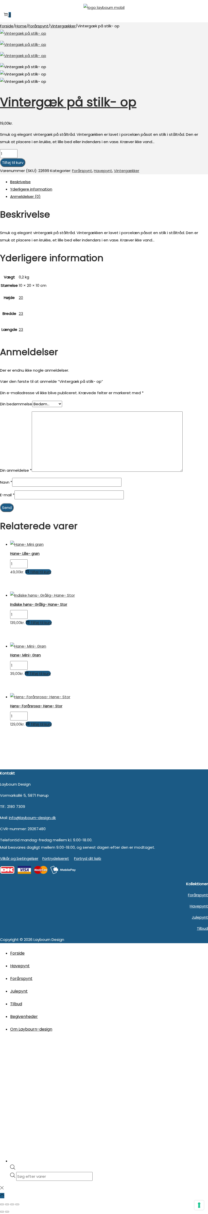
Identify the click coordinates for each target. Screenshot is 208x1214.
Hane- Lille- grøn (25, 553)
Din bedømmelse (16, 404)
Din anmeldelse (16, 470)
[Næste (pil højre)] (7, 1211)
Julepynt (200, 917)
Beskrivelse (20, 181)
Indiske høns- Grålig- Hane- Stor (38, 604)
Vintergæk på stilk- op (68, 102)
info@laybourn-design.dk (32, 817)
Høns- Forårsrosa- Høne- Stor (36, 706)
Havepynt (103, 170)
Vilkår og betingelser (19, 858)
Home (21, 26)
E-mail (7, 495)
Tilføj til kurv (12, 162)
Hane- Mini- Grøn (25, 655)
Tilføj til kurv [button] (40, 572)
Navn (6, 482)
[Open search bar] (12, 1168)
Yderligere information (31, 189)
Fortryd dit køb (87, 858)
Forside (6, 26)
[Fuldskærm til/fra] (7, 1204)
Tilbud (202, 928)
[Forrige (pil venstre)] (2, 1211)
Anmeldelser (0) (25, 196)
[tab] (109, 181)
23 (21, 313)
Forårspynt (38, 26)
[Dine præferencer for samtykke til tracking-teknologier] (199, 1205)
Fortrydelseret (55, 858)
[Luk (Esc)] (17, 1204)
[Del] (12, 1204)
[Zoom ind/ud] (2, 1204)
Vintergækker (63, 26)
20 (21, 297)
